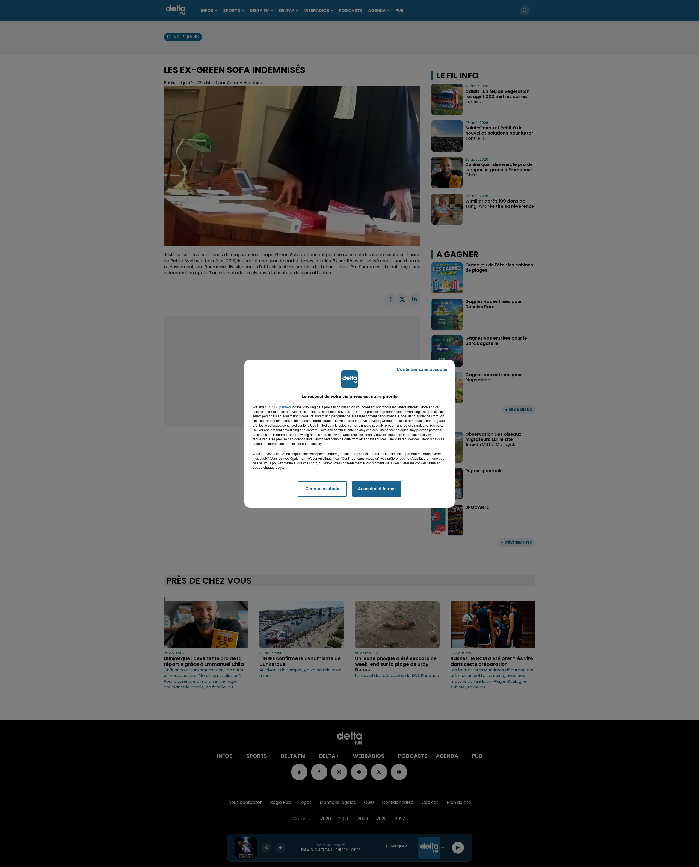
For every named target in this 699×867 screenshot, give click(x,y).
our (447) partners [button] (278, 407)
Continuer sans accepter (422, 369)
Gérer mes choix (322, 488)
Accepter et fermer (377, 488)
